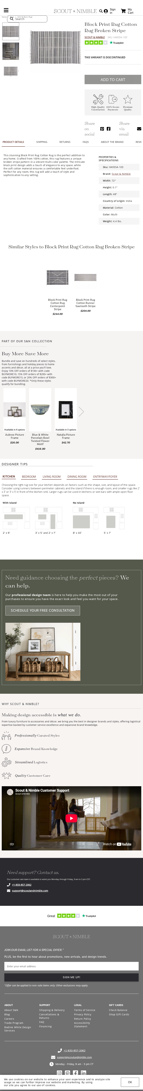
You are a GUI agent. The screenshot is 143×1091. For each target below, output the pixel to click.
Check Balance (118, 1010)
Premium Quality (127, 108)
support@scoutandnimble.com (30, 890)
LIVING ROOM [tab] (52, 477)
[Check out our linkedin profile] (83, 1073)
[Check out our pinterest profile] (67, 1073)
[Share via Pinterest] (102, 129)
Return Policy (82, 1018)
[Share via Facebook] (108, 129)
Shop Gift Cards (119, 1014)
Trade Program (13, 1023)
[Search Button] (101, 11)
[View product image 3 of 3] (10, 71)
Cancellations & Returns (49, 1016)
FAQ (41, 1022)
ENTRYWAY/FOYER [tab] (105, 477)
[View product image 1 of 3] (10, 31)
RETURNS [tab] (64, 142)
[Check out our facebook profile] (75, 1073)
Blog (7, 1014)
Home (4, 17)
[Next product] (81, 412)
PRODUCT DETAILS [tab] (13, 142)
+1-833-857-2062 (21, 884)
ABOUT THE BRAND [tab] (112, 142)
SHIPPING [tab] (41, 142)
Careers (9, 1018)
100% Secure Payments (112, 108)
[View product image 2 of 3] (10, 51)
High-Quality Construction (98, 108)
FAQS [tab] (86, 142)
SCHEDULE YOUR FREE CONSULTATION (43, 610)
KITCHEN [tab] (9, 476)
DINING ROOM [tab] (76, 477)
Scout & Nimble (95, 37)
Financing (45, 1026)
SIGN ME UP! (71, 977)
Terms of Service (84, 1010)
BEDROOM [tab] (29, 477)
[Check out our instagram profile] (59, 1073)
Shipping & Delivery (52, 1010)
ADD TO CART (113, 79)
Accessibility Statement (82, 1024)
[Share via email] (139, 129)
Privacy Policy (82, 1014)
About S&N (11, 1010)
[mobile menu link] (6, 11)
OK (130, 1082)
